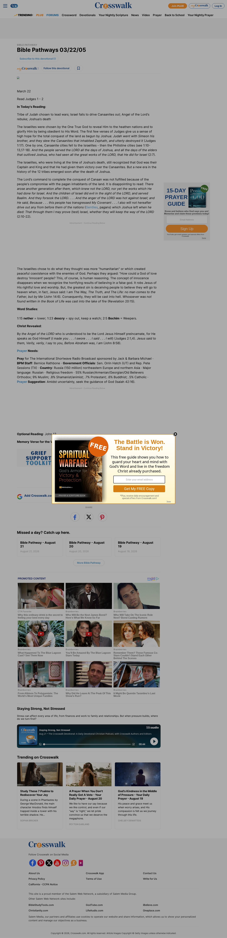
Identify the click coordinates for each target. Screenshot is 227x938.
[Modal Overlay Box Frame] (113, 469)
